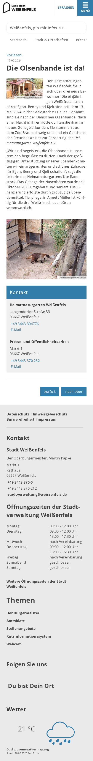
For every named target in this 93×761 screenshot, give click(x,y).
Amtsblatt (15, 620)
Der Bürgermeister (22, 613)
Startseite (18, 40)
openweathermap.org (33, 749)
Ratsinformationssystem (28, 636)
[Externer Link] (10, 675)
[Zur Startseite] (21, 7)
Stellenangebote (21, 628)
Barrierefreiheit (20, 419)
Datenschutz (17, 414)
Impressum (46, 419)
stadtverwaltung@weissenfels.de (36, 494)
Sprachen (66, 7)
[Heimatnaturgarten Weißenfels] (46, 317)
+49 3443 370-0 (19, 482)
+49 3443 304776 (24, 323)
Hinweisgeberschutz (49, 414)
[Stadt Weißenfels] (46, 472)
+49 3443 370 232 (25, 360)
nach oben (74, 391)
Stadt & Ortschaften (51, 40)
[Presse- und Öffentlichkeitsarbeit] (46, 354)
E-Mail (15, 329)
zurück (50, 391)
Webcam (14, 644)
